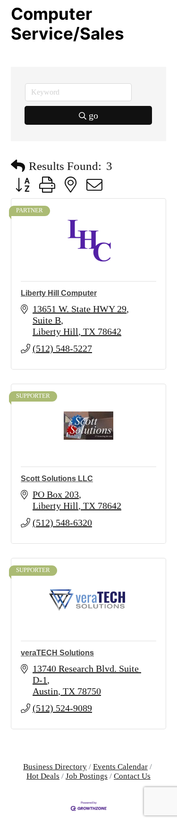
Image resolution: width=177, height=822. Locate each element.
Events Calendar (120, 766)
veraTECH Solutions (57, 653)
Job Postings (87, 776)
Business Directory (55, 766)
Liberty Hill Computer (59, 293)
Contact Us (132, 776)
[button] (18, 166)
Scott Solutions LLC (57, 479)
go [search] (93, 115)
